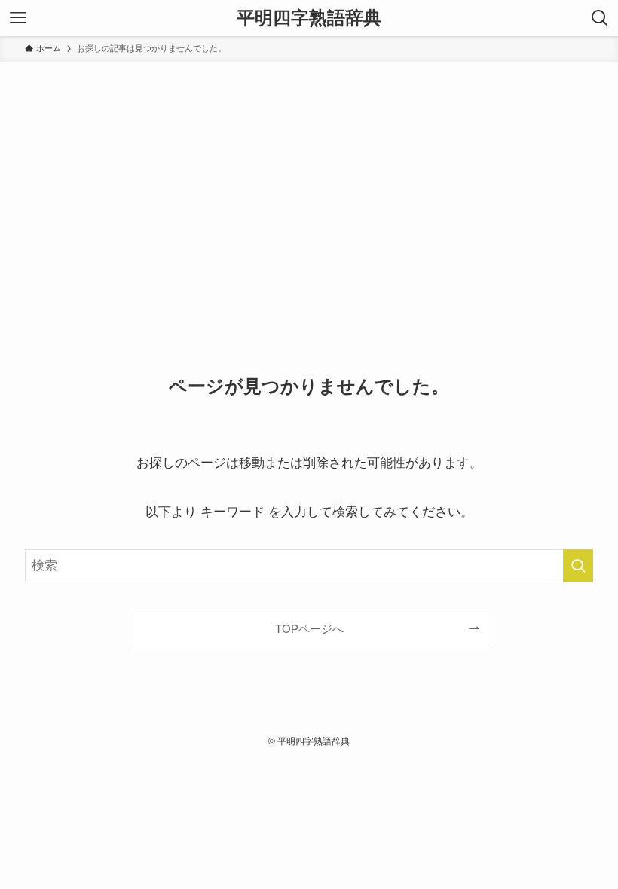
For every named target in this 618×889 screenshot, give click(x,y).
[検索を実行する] (578, 565)
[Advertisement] (309, 174)
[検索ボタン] (600, 18)
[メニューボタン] (18, 18)
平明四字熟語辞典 (309, 18)
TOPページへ (309, 628)
